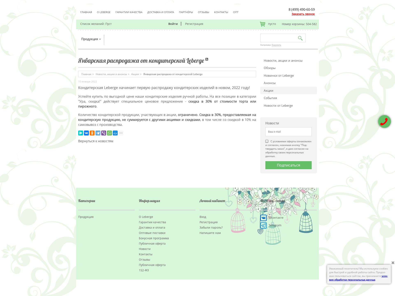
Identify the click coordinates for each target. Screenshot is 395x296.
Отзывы (203, 12)
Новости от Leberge (278, 105)
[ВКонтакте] (86, 133)
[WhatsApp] (109, 133)
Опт (235, 12)
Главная (86, 12)
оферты (291, 141)
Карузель (276, 44)
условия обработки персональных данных (358, 277)
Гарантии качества (128, 12)
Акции (268, 90)
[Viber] (103, 133)
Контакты (221, 12)
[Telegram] (97, 133)
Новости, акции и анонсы (283, 60)
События (270, 98)
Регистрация (194, 24)
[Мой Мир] (115, 133)
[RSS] (207, 60)
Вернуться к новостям (95, 141)
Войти (173, 24)
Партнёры (186, 12)
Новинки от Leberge (279, 75)
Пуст (108, 24)
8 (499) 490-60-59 (302, 9)
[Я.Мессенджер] (80, 133)
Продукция (90, 39)
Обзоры (270, 68)
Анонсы (270, 83)
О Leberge (103, 12)
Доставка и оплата (160, 12)
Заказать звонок (303, 14)
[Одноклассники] (92, 133)
